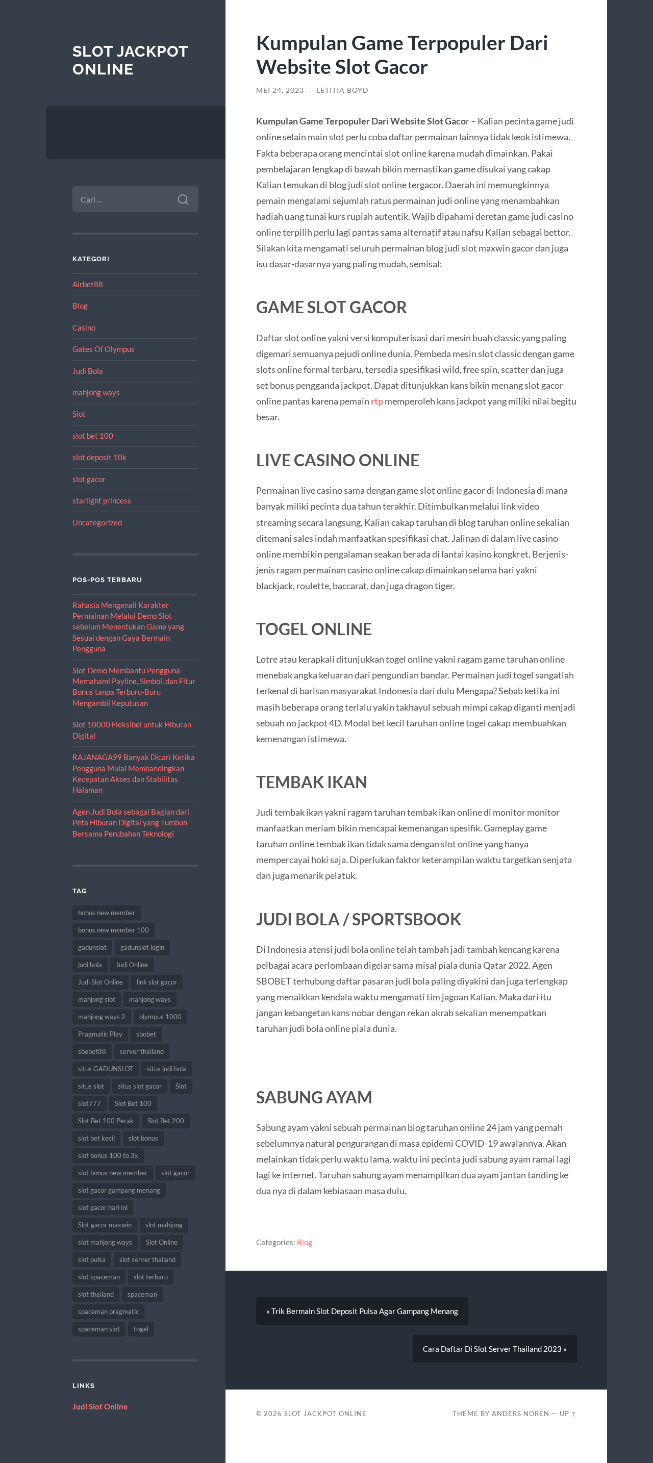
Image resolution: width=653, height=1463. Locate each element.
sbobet (146, 1034)
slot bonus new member (112, 1173)
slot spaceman (99, 1277)
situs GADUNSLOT (105, 1069)
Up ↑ (568, 1413)
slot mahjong (164, 1225)
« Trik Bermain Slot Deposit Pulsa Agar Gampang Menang (362, 1311)
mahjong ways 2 (101, 1017)
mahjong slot (96, 999)
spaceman (142, 1294)
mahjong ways (96, 392)
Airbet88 (87, 284)
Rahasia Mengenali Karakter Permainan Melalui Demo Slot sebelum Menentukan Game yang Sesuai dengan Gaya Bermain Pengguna (128, 626)
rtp (377, 401)
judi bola (90, 965)
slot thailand (96, 1294)
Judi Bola (87, 370)
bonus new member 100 (113, 930)
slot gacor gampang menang (119, 1190)
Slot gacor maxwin (105, 1225)
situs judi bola (166, 1069)
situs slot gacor (140, 1086)
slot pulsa (92, 1259)
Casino (83, 327)
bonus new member (106, 913)
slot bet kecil (96, 1138)
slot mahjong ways (105, 1242)
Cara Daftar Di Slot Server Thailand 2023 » (495, 1348)
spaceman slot (99, 1329)
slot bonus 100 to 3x (108, 1155)
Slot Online (162, 1242)
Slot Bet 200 (165, 1121)
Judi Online (132, 965)
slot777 (89, 1103)
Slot (79, 413)
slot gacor (89, 479)
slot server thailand (147, 1259)
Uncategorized (97, 522)
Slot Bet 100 (133, 1103)
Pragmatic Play (100, 1034)
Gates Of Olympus (103, 349)
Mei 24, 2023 (280, 90)
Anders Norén (520, 1413)
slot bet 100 (92, 435)
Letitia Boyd (342, 90)
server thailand (142, 1051)
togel (141, 1329)
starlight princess (101, 500)
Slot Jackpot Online (130, 60)
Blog (80, 305)
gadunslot (92, 947)
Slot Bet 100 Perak (106, 1121)
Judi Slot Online (100, 982)
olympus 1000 (160, 1017)
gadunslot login (142, 947)
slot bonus (143, 1138)
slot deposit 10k (99, 457)
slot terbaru (151, 1277)
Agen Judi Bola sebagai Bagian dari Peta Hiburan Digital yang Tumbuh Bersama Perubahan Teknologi (130, 822)
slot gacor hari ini (103, 1207)
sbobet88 (92, 1051)
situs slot (91, 1086)
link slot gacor (157, 982)
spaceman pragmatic (108, 1311)
